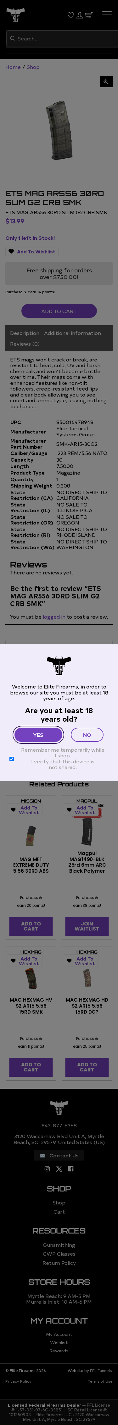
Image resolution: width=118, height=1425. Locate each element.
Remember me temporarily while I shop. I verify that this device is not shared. (62, 758)
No (87, 734)
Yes (38, 734)
